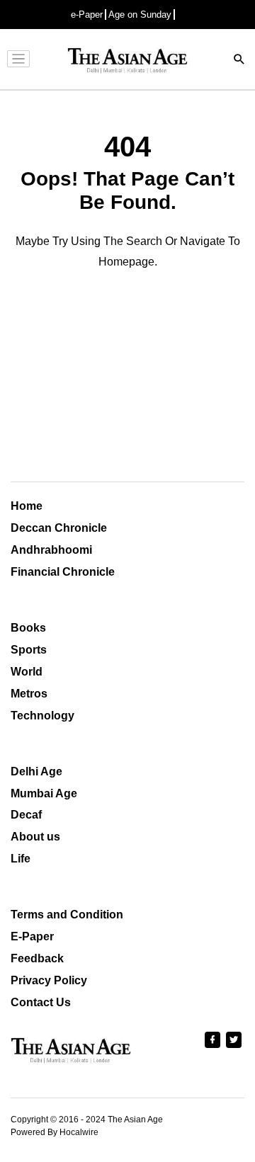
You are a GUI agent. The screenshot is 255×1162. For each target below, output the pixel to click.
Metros (29, 694)
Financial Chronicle (63, 572)
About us (35, 837)
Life (20, 859)
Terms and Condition (67, 914)
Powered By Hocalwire (54, 1132)
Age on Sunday (139, 14)
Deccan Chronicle (59, 528)
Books (28, 628)
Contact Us (41, 1002)
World (26, 672)
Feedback (37, 958)
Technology (42, 716)
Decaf (26, 815)
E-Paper (32, 936)
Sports (29, 650)
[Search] (239, 61)
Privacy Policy (49, 980)
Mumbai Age (44, 793)
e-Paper (87, 14)
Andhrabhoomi (51, 550)
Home (26, 506)
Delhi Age (36, 771)
